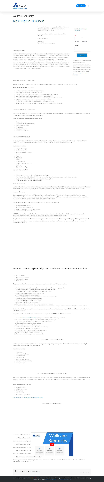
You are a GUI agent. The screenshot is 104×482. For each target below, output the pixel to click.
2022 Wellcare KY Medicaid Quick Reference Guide (28, 397)
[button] (88, 6)
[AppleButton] (32, 366)
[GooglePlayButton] (72, 366)
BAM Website (33, 478)
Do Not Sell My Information (57, 479)
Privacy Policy (80, 73)
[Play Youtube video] (52, 444)
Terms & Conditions (67, 479)
